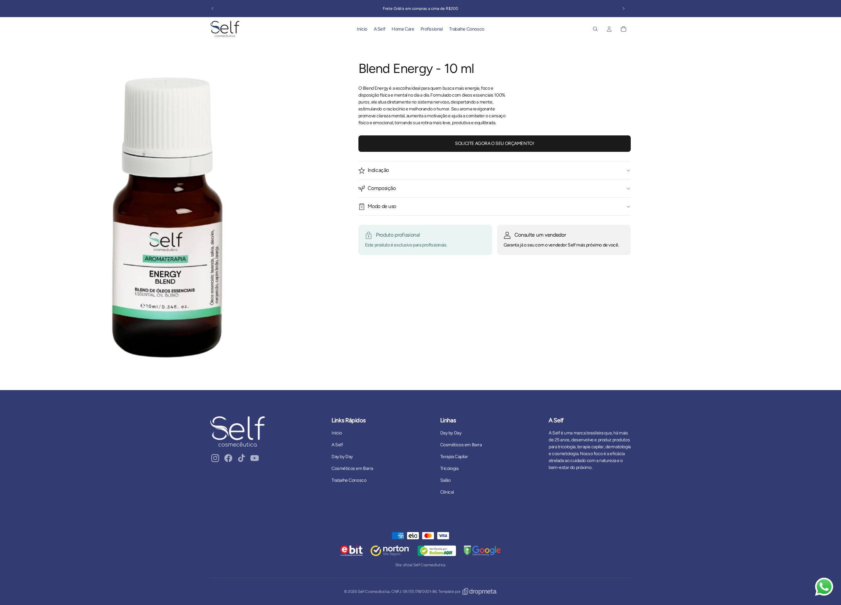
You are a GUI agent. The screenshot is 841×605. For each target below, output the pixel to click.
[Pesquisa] (595, 29)
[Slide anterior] (212, 8)
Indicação (378, 170)
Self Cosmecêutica (374, 591)
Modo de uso (382, 206)
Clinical (447, 492)
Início (336, 433)
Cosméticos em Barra (352, 468)
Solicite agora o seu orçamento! (494, 143)
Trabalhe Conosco (348, 480)
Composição (382, 188)
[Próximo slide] (623, 8)
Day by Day (342, 456)
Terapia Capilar (454, 456)
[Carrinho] (623, 29)
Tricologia (449, 468)
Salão (445, 480)
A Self (337, 445)
